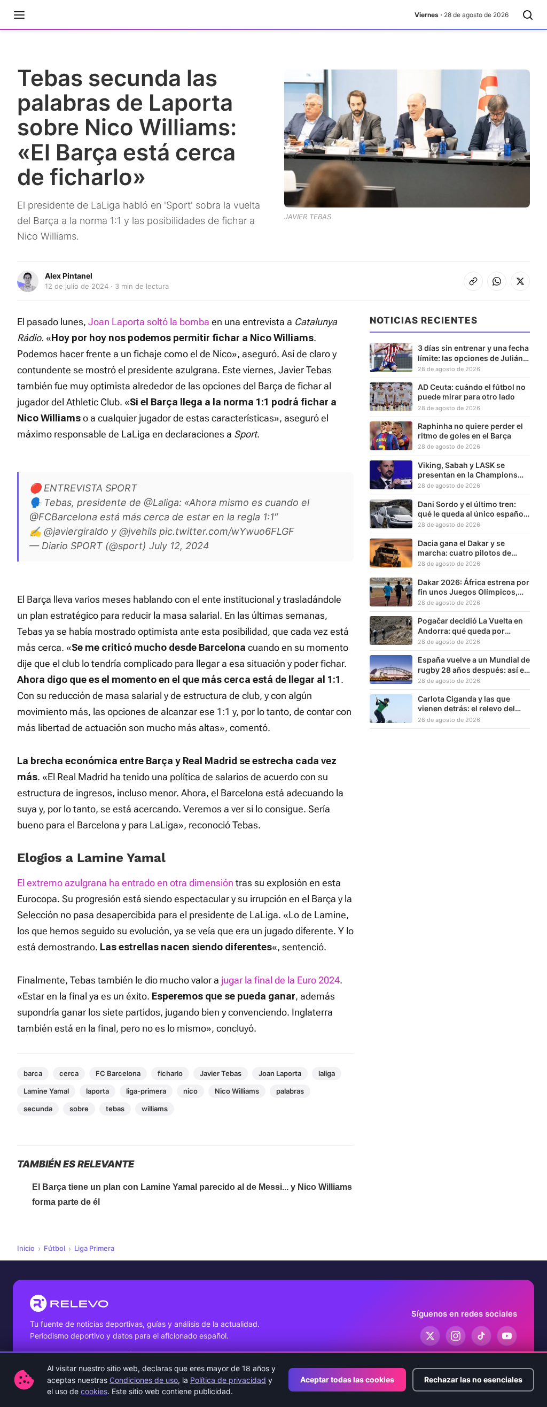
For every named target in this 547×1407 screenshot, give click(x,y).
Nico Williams (237, 1091)
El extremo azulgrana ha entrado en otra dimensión (125, 882)
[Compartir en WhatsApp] (496, 281)
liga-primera (146, 1091)
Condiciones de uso (144, 1380)
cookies (94, 1391)
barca (33, 1073)
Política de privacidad (228, 1380)
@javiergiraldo (76, 531)
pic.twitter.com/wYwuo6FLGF (226, 531)
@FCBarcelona (63, 516)
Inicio (26, 1248)
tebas (115, 1108)
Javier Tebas (220, 1073)
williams (155, 1108)
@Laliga (161, 502)
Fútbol (54, 1248)
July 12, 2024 (179, 545)
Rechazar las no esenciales (473, 1379)
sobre (79, 1108)
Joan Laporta (280, 1073)
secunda (38, 1108)
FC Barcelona (118, 1073)
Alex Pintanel (68, 275)
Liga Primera (94, 1248)
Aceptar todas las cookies (347, 1379)
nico (190, 1091)
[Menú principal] (19, 15)
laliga (326, 1073)
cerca (69, 1073)
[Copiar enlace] (473, 281)
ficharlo (170, 1073)
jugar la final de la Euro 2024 (280, 980)
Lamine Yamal (46, 1091)
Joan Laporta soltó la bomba (147, 321)
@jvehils (138, 531)
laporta (97, 1091)
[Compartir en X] (520, 281)
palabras (290, 1091)
